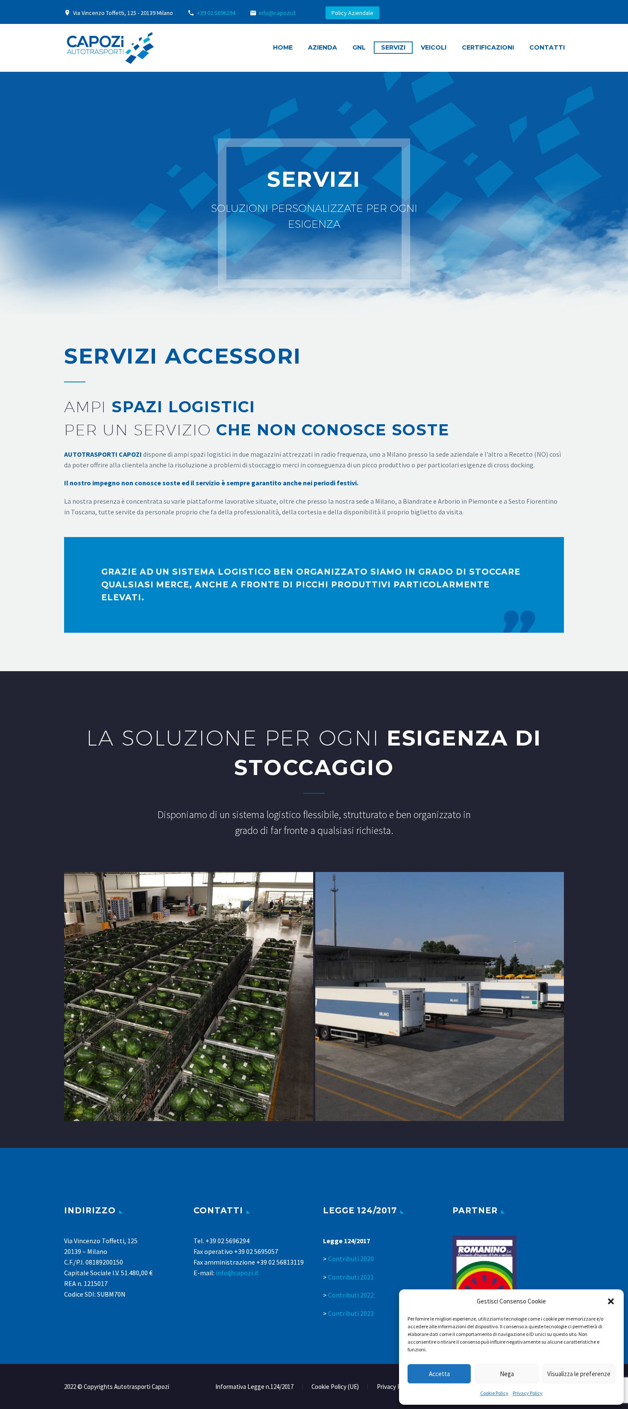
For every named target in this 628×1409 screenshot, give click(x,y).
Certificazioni (488, 47)
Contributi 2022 (351, 1295)
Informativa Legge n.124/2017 (254, 1387)
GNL (359, 47)
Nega (507, 1374)
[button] (611, 1301)
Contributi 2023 (351, 1313)
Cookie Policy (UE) (335, 1387)
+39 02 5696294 (216, 13)
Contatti (547, 47)
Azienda (322, 47)
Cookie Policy (494, 1393)
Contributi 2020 (351, 1258)
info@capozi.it (277, 13)
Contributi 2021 (351, 1277)
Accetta (439, 1374)
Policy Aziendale (352, 13)
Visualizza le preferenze (578, 1374)
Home (283, 47)
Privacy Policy (528, 1393)
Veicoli (433, 47)
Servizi (393, 47)
